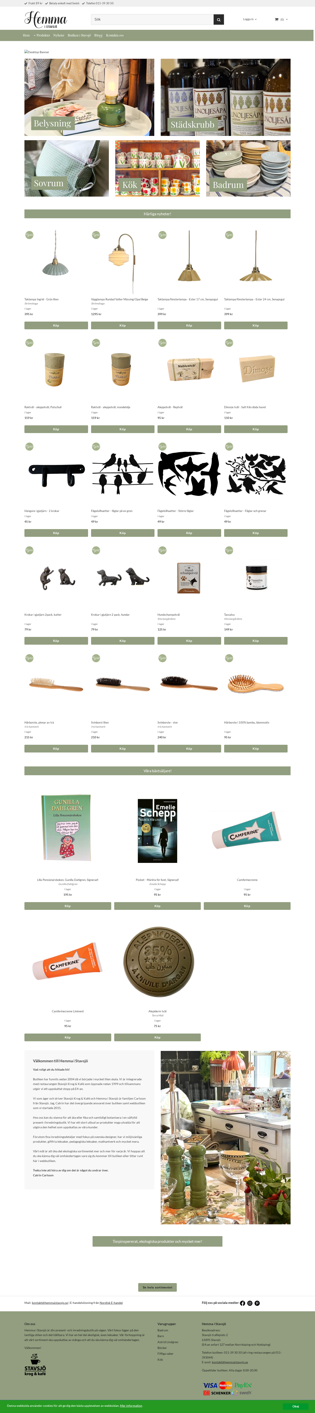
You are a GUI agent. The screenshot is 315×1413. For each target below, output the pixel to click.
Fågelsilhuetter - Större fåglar (176, 511)
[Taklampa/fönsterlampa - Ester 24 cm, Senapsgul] (228, 234)
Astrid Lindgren (168, 1342)
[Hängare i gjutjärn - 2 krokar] (28, 445)
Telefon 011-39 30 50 (100, 3)
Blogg (98, 35)
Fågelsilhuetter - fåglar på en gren (111, 511)
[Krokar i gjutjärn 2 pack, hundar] (95, 549)
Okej (295, 1406)
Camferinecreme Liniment (68, 1011)
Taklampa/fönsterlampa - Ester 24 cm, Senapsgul (254, 299)
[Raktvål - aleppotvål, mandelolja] (95, 341)
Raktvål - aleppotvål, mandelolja (110, 407)
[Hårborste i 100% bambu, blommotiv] (228, 657)
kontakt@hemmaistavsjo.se (50, 1303)
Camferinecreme (247, 880)
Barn (161, 1336)
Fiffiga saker (166, 1353)
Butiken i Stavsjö (79, 35)
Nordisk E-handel (111, 1303)
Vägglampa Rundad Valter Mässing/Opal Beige (119, 299)
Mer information (131, 1405)
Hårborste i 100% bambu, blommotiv (246, 722)
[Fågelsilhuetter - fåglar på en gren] (95, 445)
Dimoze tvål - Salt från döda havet (245, 407)
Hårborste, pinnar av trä (39, 722)
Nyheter (58, 35)
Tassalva (229, 614)
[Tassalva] (228, 549)
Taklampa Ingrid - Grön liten (41, 299)
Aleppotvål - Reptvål (170, 407)
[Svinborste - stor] (161, 657)
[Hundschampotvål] (161, 549)
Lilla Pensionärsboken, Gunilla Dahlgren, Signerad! (67, 880)
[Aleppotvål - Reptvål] (161, 341)
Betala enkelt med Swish (64, 3)
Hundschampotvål (169, 614)
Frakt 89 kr (35, 3)
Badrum (163, 1330)
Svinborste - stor (168, 722)
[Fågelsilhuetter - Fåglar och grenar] (228, 445)
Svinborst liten (100, 722)
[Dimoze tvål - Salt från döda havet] (228, 341)
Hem (26, 35)
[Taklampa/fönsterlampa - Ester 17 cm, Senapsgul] (161, 234)
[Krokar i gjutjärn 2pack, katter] (28, 549)
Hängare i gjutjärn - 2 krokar (41, 511)
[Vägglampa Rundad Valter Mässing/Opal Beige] (95, 234)
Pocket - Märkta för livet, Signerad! (157, 880)
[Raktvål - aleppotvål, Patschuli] (28, 341)
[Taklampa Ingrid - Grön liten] (28, 234)
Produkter (43, 35)
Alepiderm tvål (157, 1011)
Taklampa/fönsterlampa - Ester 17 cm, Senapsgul (188, 299)
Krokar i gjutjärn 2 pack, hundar (110, 614)
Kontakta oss (115, 35)
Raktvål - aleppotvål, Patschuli (43, 407)
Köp (56, 325)
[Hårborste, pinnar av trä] (28, 657)
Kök (160, 1359)
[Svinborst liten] (95, 657)
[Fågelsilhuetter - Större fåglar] (161, 445)
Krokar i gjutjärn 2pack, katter (43, 614)
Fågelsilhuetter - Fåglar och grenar (245, 511)
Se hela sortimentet (157, 1287)
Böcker (162, 1348)
